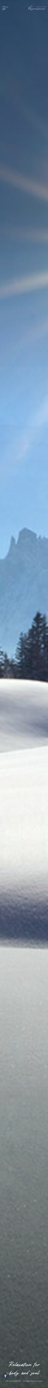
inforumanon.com (33, 1381)
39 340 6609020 (13, 1381)
